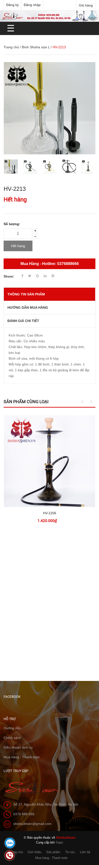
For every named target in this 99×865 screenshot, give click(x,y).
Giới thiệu (34, 852)
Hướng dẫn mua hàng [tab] (27, 307)
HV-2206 (49, 513)
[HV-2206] (49, 461)
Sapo (59, 842)
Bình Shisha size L (36, 47)
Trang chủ (11, 47)
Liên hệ (85, 852)
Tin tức (70, 852)
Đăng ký (12, 5)
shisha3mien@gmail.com (32, 824)
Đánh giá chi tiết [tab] (23, 321)
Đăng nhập (32, 5)
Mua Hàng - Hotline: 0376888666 (49, 264)
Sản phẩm (53, 852)
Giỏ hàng (86, 5)
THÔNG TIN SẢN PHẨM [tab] (26, 294)
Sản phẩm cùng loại (26, 401)
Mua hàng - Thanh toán (51, 858)
